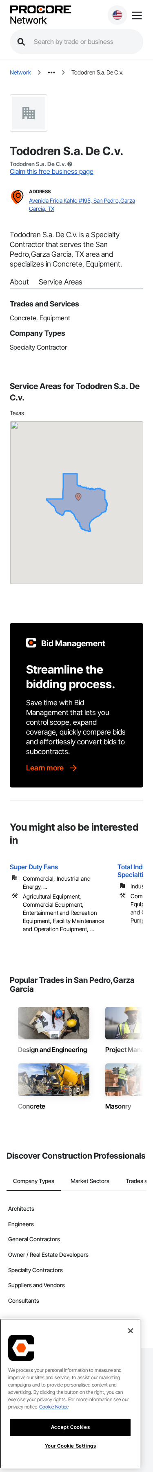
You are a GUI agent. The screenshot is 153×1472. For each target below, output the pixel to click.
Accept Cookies (70, 1427)
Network (28, 20)
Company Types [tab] (33, 1180)
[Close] (131, 1331)
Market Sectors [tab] (90, 1180)
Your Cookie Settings (70, 1446)
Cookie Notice (54, 1407)
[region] (70, 1394)
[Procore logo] (40, 10)
